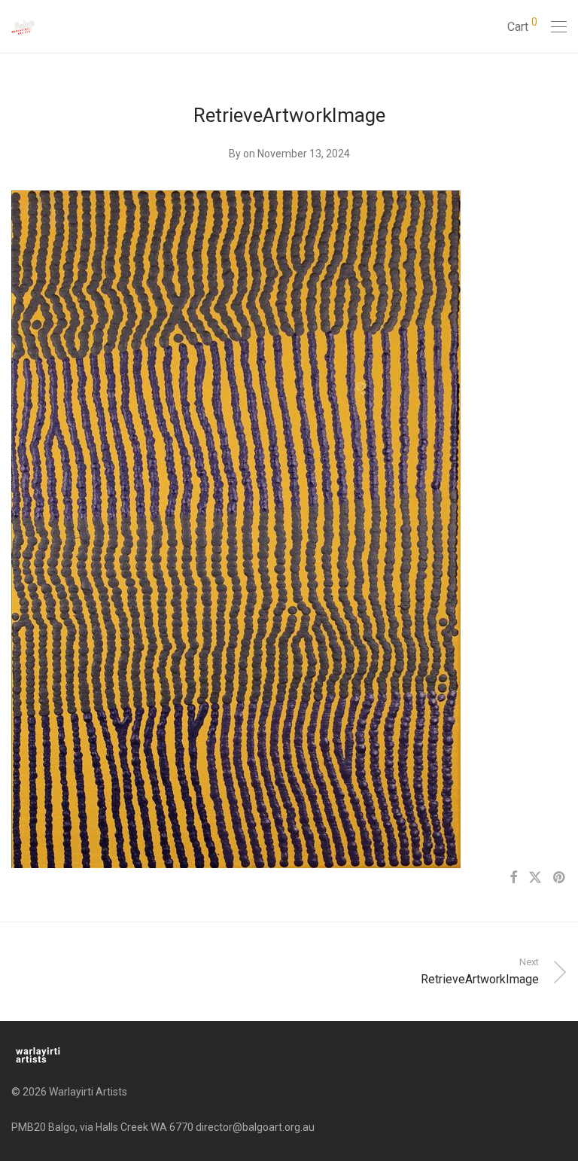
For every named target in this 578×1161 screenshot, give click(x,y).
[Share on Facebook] (513, 877)
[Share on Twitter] (535, 877)
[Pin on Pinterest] (560, 877)
